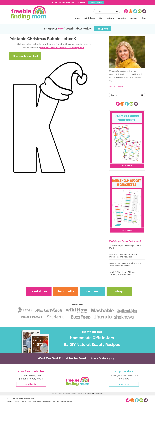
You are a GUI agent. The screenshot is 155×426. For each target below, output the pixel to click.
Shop (119, 291)
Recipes (92, 291)
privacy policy (18, 398)
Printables (39, 291)
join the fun (31, 384)
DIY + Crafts (65, 291)
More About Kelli (116, 86)
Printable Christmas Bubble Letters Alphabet (62, 47)
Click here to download (25, 56)
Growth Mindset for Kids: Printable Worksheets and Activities (124, 255)
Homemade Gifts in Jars (92, 337)
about (9, 398)
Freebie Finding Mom (28, 13)
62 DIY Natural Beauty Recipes (92, 344)
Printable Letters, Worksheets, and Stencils (65, 393)
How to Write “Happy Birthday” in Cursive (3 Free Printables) (123, 273)
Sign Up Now (102, 29)
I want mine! (96, 2)
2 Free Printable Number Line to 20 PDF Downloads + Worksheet (126, 264)
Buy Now (127, 166)
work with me (29, 398)
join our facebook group (102, 358)
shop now (124, 384)
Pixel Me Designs (66, 401)
